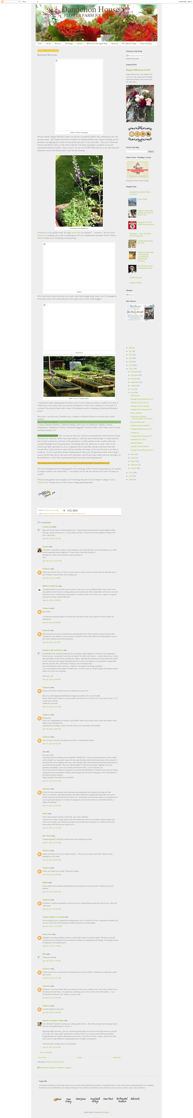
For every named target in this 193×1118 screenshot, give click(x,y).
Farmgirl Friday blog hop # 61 (141, 436)
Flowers (58, 44)
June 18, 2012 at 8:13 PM (51, 642)
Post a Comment (46, 1052)
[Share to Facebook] (74, 510)
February (134, 465)
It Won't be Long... (136, 277)
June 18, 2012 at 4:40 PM (51, 622)
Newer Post (42, 1057)
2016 (131, 355)
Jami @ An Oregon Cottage (52, 1020)
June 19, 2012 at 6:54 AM (51, 806)
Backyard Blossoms (49, 513)
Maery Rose (47, 934)
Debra (44, 814)
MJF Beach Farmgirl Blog (97, 44)
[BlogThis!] (70, 510)
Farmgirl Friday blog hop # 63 (141, 409)
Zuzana (45, 547)
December (135, 372)
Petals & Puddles (137, 443)
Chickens (114, 44)
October (134, 379)
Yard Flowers (135, 396)
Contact (80, 44)
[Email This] (68, 510)
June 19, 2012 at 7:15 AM (51, 843)
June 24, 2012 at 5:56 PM (51, 1047)
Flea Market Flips (129, 44)
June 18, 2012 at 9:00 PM (51, 679)
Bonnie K (46, 630)
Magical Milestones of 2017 (138, 70)
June (133, 392)
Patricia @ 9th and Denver (52, 650)
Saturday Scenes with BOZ (140, 425)
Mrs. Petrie (46, 836)
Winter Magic (142, 199)
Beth (44, 954)
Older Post (116, 1057)
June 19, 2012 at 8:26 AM (51, 892)
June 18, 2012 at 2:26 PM (51, 578)
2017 (131, 351)
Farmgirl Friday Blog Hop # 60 (142, 450)
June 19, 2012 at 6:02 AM (51, 729)
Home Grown (81, 513)
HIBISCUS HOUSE (50, 586)
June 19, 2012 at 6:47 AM (51, 781)
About (48, 44)
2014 (131, 362)
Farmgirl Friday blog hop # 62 (141, 429)
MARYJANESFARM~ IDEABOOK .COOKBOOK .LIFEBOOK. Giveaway (145, 257)
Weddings (69, 44)
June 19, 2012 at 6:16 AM (51, 744)
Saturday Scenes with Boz (140, 406)
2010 (131, 476)
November (135, 375)
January (134, 468)
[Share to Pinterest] (77, 510)
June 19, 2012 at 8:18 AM (51, 860)
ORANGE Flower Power (140, 403)
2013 (131, 365)
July (132, 389)
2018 (131, 348)
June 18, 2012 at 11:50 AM (52, 561)
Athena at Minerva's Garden (53, 917)
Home (40, 44)
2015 (131, 358)
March (133, 461)
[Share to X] (72, 510)
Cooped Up (135, 433)
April (133, 458)
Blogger (106, 1112)
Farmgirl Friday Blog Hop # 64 (142, 399)
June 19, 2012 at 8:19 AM (51, 875)
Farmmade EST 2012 (138, 439)
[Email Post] (64, 510)
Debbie (45, 882)
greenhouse (42, 235)
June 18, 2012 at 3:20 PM (51, 600)
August (133, 386)
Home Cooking (146, 44)
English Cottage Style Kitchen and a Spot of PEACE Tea (145, 213)
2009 (131, 479)
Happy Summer (136, 413)
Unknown (46, 569)
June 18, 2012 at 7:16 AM (51, 538)
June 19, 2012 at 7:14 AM (51, 828)
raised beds (76, 232)
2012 (131, 369)
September (135, 382)
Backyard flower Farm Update (66, 513)
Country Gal (47, 527)
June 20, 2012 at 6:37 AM (51, 978)
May (133, 454)
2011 (131, 473)
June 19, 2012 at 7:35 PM (51, 946)
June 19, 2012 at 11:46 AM (52, 926)
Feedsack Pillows (136, 283)
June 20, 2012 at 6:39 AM (51, 998)
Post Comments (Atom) (55, 1062)
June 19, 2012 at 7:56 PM (51, 961)
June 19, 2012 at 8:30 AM (51, 909)
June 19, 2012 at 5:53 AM (51, 707)
